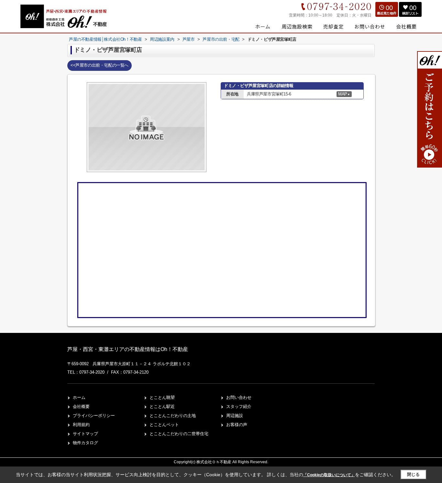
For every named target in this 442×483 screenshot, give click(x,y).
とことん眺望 (162, 397)
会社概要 (81, 406)
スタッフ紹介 (238, 406)
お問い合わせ (238, 397)
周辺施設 (234, 415)
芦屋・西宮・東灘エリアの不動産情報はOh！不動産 (127, 349)
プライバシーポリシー (94, 415)
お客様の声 (236, 424)
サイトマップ (85, 433)
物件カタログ (85, 442)
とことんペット (164, 424)
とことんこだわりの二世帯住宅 (178, 433)
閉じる (413, 474)
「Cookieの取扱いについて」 (329, 475)
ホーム (79, 397)
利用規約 (81, 424)
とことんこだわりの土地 (172, 415)
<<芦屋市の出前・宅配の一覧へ (99, 65)
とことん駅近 (162, 406)
